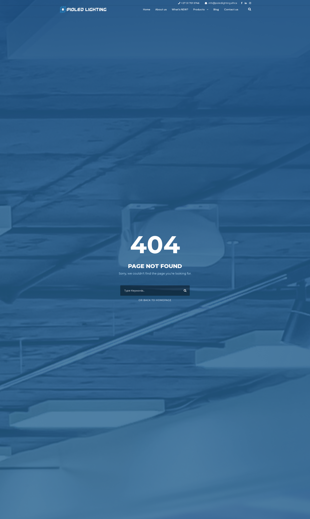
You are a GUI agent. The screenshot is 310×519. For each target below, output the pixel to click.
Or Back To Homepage (155, 300)
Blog (216, 9)
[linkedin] (246, 3)
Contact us (231, 9)
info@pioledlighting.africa (223, 3)
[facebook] (241, 3)
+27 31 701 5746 (190, 3)
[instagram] (250, 3)
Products (199, 9)
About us (161, 9)
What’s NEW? (180, 9)
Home (146, 9)
